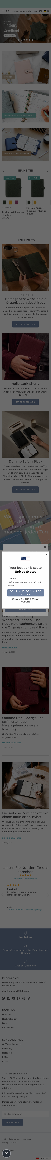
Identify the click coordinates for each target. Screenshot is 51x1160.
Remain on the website (25, 600)
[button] (6, 1153)
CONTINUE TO (25, 593)
